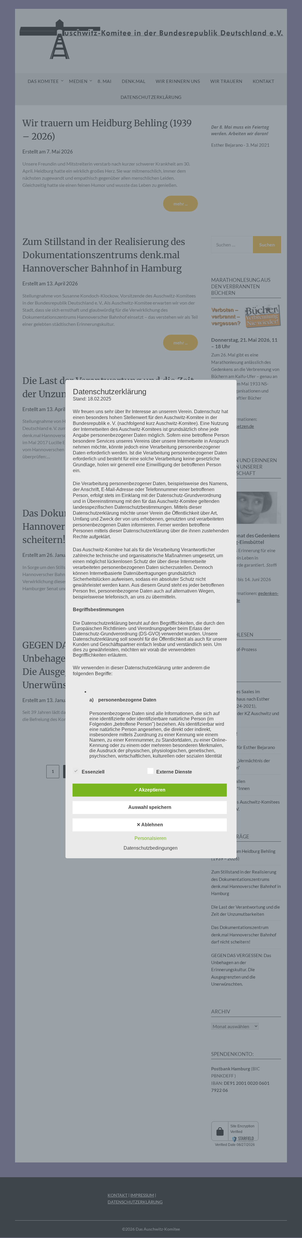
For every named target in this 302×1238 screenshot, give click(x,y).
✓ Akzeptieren (149, 789)
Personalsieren (150, 838)
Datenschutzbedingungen (151, 848)
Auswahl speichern (149, 807)
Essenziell (93, 771)
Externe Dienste (174, 771)
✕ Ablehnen (150, 824)
